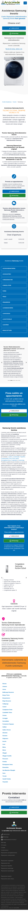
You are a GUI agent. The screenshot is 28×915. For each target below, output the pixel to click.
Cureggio (5, 718)
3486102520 (15, 28)
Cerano (5, 715)
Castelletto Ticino (7, 712)
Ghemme (5, 732)
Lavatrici (10, 456)
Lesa (4, 744)
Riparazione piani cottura (7, 878)
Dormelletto (6, 721)
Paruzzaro (5, 758)
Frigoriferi (22, 456)
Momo (4, 750)
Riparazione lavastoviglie (7, 870)
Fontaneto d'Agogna (8, 724)
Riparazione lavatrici (6, 876)
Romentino (6, 767)
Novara (4, 683)
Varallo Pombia (7, 779)
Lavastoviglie (16, 456)
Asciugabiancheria (6, 460)
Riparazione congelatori (7, 860)
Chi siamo (3, 845)
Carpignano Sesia (7, 709)
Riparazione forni (5, 863)
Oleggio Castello (7, 755)
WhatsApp (14, 33)
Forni (10, 458)
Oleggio (5, 753)
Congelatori (14, 460)
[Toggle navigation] (25, 3)
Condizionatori (5, 458)
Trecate (5, 776)
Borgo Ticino (6, 695)
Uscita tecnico (4, 850)
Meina (4, 747)
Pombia (5, 761)
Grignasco (5, 738)
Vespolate (5, 781)
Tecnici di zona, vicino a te (13, 49)
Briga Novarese (7, 701)
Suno (4, 773)
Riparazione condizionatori (8, 855)
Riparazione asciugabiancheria (9, 852)
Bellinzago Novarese (8, 692)
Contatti (3, 847)
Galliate (5, 727)
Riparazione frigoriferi (6, 865)
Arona (4, 689)
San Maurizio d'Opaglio (9, 770)
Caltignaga (5, 703)
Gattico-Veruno (7, 729)
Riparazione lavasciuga (7, 868)
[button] (1, 362)
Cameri (4, 706)
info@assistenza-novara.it (9, 839)
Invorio (14, 102)
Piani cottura (15, 458)
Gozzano (5, 735)
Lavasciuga (21, 460)
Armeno (5, 686)
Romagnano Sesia (8, 764)
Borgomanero (6, 698)
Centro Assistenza (6, 102)
